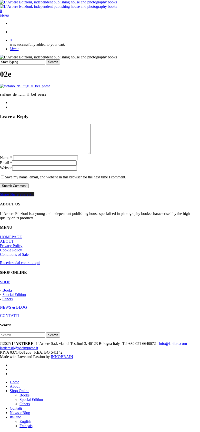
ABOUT (7, 241)
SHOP (5, 282)
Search (53, 62)
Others (7, 299)
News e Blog (20, 413)
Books (7, 290)
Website (6, 168)
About (15, 386)
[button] (4, 15)
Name (6, 158)
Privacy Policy (11, 246)
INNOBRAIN (62, 357)
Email (6, 163)
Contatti (16, 408)
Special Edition (14, 295)
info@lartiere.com (173, 343)
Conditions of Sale (14, 254)
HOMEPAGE (11, 237)
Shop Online (19, 391)
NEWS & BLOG (13, 307)
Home (14, 382)
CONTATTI (9, 315)
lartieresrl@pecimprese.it (19, 348)
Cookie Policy (11, 250)
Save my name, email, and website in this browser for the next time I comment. (65, 177)
